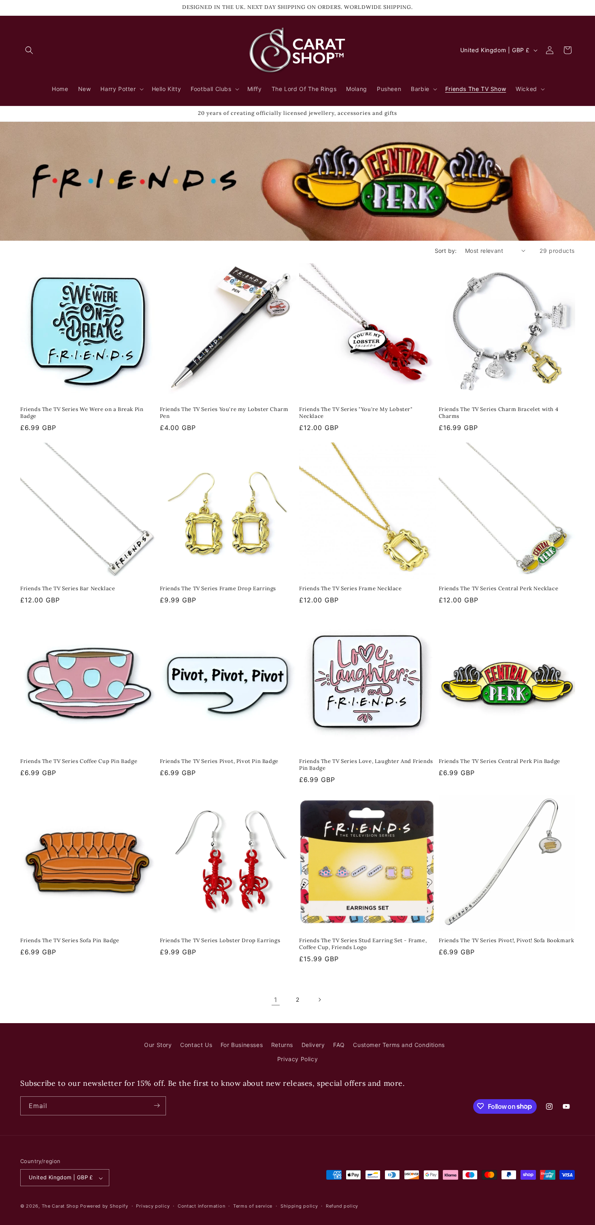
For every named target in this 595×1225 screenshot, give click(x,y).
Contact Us (196, 1044)
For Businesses (242, 1044)
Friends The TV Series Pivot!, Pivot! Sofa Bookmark (506, 940)
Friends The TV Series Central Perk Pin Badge (499, 761)
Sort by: (446, 250)
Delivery (313, 1044)
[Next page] (319, 1000)
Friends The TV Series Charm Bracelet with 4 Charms (499, 413)
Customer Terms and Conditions (398, 1044)
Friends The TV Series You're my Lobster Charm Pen (224, 413)
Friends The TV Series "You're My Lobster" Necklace (356, 413)
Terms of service (252, 1206)
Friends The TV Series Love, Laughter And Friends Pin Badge (366, 764)
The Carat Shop (60, 1206)
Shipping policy (299, 1206)
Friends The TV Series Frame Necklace (350, 588)
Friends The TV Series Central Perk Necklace (499, 588)
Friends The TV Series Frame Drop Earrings (218, 588)
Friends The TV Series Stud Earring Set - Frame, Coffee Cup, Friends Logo (363, 944)
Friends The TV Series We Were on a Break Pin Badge (81, 413)
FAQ (339, 1044)
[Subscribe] (157, 1105)
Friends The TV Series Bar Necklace (67, 588)
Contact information (201, 1206)
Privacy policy (153, 1206)
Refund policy (342, 1206)
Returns (282, 1044)
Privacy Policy (297, 1059)
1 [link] (275, 1000)
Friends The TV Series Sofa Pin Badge (69, 940)
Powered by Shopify (104, 1206)
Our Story (158, 1044)
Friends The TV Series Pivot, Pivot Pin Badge (219, 761)
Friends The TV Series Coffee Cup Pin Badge (78, 761)
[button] (29, 50)
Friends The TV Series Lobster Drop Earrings (220, 940)
